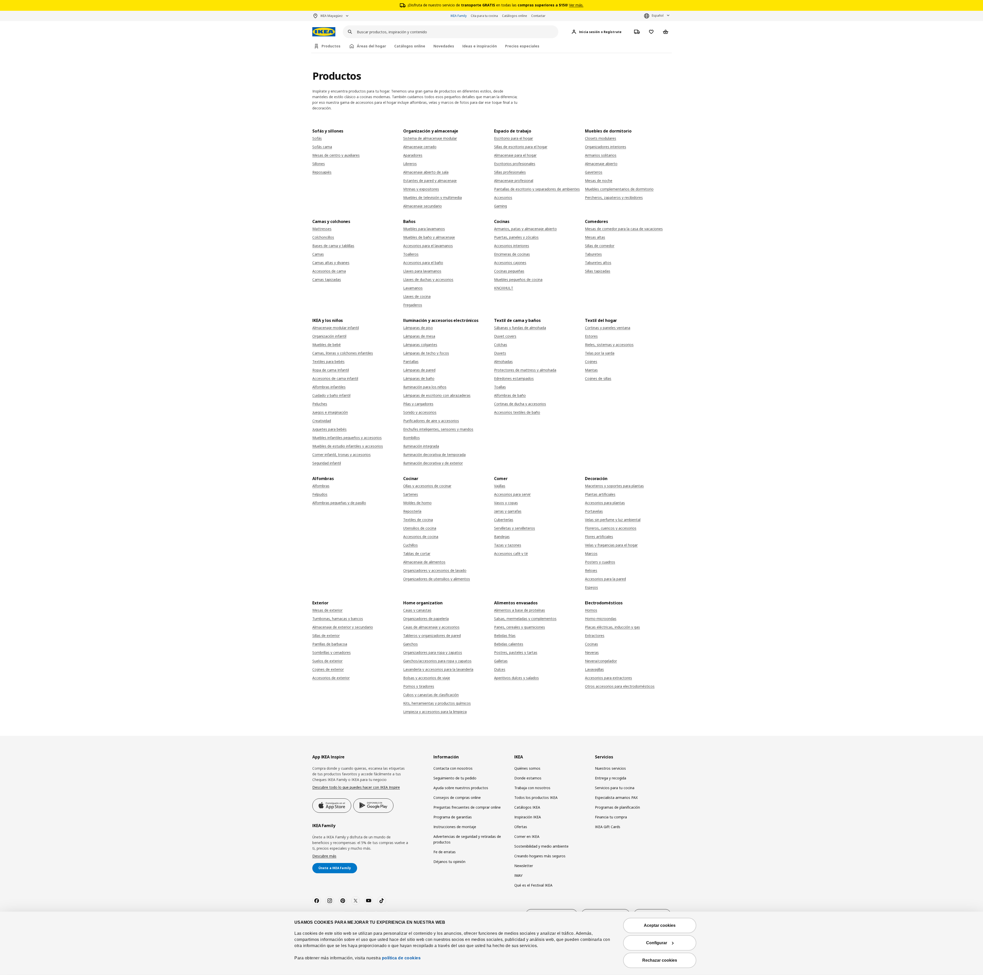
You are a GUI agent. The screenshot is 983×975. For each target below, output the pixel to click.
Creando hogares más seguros (539, 856)
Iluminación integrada (421, 446)
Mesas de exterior (327, 610)
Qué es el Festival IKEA (533, 885)
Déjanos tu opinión (449, 861)
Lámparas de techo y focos (426, 353)
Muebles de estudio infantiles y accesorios (347, 446)
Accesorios (503, 197)
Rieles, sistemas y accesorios (609, 344)
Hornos (591, 610)
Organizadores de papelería (426, 618)
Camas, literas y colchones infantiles (342, 353)
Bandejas (502, 536)
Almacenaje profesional (513, 180)
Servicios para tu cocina (614, 787)
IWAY (518, 875)
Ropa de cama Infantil (330, 370)
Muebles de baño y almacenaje (429, 237)
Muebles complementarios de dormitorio (619, 189)
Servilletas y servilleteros (514, 528)
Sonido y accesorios (419, 412)
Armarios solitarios (600, 155)
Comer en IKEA (526, 836)
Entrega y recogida (610, 778)
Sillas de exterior (326, 635)
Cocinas (591, 644)
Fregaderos (412, 304)
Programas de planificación (617, 807)
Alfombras (320, 485)
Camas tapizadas (326, 279)
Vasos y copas (506, 502)
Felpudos (319, 494)
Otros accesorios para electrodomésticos (620, 686)
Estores (591, 336)
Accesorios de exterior (331, 677)
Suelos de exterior (327, 660)
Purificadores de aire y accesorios (431, 420)
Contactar (538, 16)
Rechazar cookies (659, 960)
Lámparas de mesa (419, 336)
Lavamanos (413, 288)
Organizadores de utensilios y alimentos (436, 578)
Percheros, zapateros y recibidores (614, 197)
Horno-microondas (600, 618)
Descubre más (324, 856)
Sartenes (410, 494)
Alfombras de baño (510, 395)
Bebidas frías (505, 635)
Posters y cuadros (600, 562)
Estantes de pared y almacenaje (430, 180)
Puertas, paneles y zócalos (516, 237)
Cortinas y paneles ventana (607, 327)
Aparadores (412, 155)
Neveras (592, 652)
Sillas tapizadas (597, 271)
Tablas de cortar (416, 553)
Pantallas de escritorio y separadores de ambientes (537, 189)
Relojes (591, 570)
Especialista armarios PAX (616, 797)
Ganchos (410, 644)
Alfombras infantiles (329, 386)
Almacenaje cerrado (419, 146)
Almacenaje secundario (422, 206)
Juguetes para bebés (329, 429)
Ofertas (520, 826)
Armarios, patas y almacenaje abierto (525, 228)
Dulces (499, 669)
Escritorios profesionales (514, 163)
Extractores (594, 635)
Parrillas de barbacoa (329, 644)
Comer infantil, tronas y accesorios (341, 454)
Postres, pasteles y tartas (515, 652)
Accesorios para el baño (423, 262)
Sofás (317, 138)
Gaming (500, 206)
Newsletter (523, 865)
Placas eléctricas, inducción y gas (612, 627)
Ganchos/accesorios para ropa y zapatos (437, 660)
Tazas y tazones (507, 545)
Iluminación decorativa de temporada (434, 454)
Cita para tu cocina (484, 16)
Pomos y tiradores (418, 686)
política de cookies (401, 958)
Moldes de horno (417, 502)
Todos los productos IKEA (536, 797)
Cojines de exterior (328, 669)
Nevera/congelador (601, 660)
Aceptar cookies (660, 925)
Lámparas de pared (419, 370)
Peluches (319, 403)
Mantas (591, 370)
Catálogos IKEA (527, 807)
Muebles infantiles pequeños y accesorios (347, 437)
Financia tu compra (611, 817)
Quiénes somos (527, 768)
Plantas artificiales (600, 494)
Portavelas (594, 511)
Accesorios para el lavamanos (428, 245)
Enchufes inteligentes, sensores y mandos (438, 429)
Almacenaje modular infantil (335, 327)
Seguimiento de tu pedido (454, 778)
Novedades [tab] (443, 46)
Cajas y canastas (417, 610)
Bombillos (411, 437)
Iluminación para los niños (424, 386)
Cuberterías (503, 519)
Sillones (318, 163)
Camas (318, 254)
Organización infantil (329, 336)
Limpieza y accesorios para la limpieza (435, 711)
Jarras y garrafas (507, 511)
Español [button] (658, 15)
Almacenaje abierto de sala (425, 172)
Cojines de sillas (598, 378)
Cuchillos (410, 545)
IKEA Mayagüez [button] (331, 16)
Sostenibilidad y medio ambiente (541, 846)
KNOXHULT (503, 288)
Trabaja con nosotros (532, 787)
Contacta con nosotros (453, 768)
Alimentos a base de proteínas (519, 610)
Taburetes (593, 254)
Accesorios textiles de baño (517, 412)
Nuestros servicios (610, 768)
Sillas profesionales (510, 172)
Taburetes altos (598, 262)
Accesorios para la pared (605, 578)
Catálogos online (514, 16)
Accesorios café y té (511, 553)
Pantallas (411, 361)
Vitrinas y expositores (421, 189)
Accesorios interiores (511, 245)
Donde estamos (527, 778)
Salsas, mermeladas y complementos (525, 618)
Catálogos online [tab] (409, 46)
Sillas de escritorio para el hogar (520, 146)
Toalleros (411, 254)
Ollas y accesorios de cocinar (427, 485)
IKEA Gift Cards (607, 826)
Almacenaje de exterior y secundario (342, 627)
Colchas (500, 344)
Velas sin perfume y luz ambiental (612, 519)
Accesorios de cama (329, 271)
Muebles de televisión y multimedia (432, 197)
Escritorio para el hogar (513, 138)
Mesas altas (595, 237)
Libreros (410, 163)
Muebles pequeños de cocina (518, 279)
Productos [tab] (331, 46)
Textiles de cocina (418, 519)
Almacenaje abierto (601, 163)
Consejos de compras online (457, 797)
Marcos (591, 553)
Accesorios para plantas (605, 502)
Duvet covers (505, 336)
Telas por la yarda (599, 353)
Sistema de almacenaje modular (430, 138)
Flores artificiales (599, 536)
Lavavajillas (594, 669)
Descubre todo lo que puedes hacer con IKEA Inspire (356, 787)
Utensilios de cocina (419, 528)
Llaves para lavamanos (422, 271)
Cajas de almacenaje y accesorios (431, 627)
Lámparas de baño (418, 378)
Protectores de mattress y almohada (525, 370)
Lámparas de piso (418, 327)
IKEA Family (459, 16)
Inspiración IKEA (527, 817)
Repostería (412, 511)
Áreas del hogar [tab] (371, 46)
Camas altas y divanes (330, 262)
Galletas (501, 660)
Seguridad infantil (326, 463)
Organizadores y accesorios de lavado (434, 570)
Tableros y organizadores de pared (432, 635)
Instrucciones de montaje (454, 826)
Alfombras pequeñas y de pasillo (339, 502)
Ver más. (576, 5)
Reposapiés (322, 172)
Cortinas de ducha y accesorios (520, 403)
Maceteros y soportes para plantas (614, 485)
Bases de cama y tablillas (333, 245)
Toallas (500, 386)
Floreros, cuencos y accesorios (610, 528)
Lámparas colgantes (420, 344)
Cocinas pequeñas (509, 271)
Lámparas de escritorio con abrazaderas (437, 395)
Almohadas (503, 361)
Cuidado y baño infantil (331, 395)
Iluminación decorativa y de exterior (433, 463)
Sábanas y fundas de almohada (520, 327)
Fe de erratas (444, 851)
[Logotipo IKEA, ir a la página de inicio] (323, 32)
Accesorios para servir (512, 494)
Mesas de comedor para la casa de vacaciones (624, 228)
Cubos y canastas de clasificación (431, 694)
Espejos (591, 587)
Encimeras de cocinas (512, 254)
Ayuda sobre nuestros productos (460, 787)
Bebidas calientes (508, 644)
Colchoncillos (323, 237)
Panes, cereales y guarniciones (519, 627)
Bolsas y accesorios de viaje (426, 677)
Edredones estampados (514, 378)
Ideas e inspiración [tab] (479, 46)
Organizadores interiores (605, 146)
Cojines (591, 361)
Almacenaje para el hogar (515, 155)
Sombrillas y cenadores (331, 652)
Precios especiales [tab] (522, 46)
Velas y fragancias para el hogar (611, 545)
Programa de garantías (452, 817)
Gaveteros (593, 172)
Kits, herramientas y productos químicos (437, 703)
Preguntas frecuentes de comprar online (467, 807)
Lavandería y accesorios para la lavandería (438, 669)
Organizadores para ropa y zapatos (432, 652)
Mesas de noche (598, 180)
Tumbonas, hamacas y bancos (337, 618)
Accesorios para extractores (608, 677)
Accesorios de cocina (420, 536)
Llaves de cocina (417, 296)
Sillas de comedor (599, 245)
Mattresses (322, 228)
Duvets (500, 353)
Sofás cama (322, 146)
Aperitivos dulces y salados (516, 677)
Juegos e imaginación (330, 412)
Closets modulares (600, 138)
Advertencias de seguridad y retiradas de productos (467, 839)
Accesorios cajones (510, 262)
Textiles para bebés (328, 361)
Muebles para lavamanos (424, 228)
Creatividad (321, 420)
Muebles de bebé (326, 344)
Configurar (656, 943)
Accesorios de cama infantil (335, 378)
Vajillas (499, 485)
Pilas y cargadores (418, 403)
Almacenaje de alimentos (424, 562)
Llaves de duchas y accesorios (428, 279)
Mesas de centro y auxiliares (336, 155)
